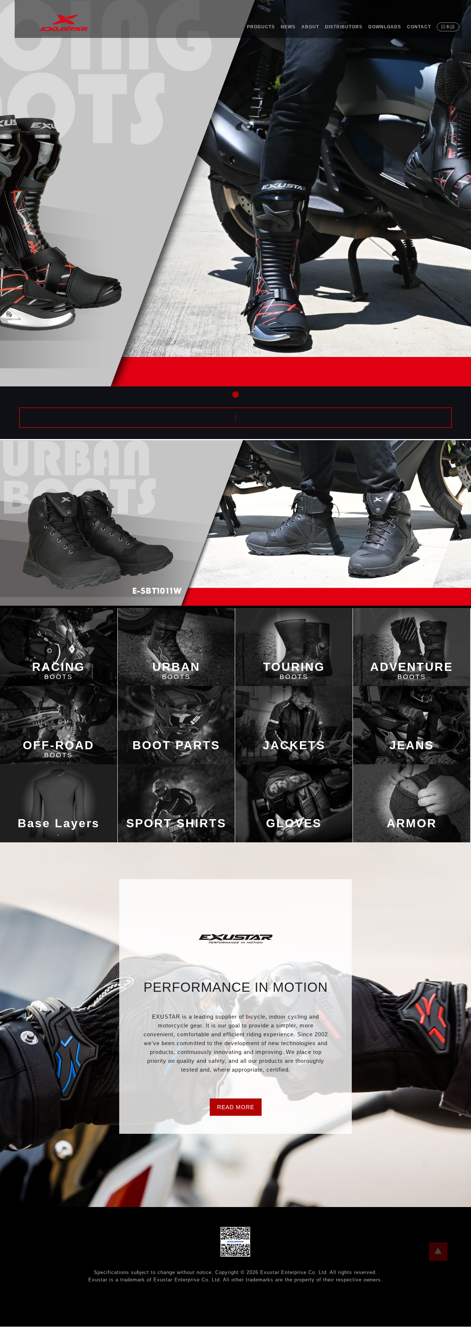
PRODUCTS (261, 26)
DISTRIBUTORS (343, 26)
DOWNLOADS (384, 26)
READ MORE (235, 1107)
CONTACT (419, 26)
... (438, 1251)
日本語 (448, 26)
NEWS (288, 26)
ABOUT (310, 26)
